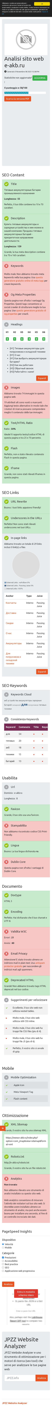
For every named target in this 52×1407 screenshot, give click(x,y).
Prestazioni (10, 1257)
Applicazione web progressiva (20, 1271)
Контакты (11, 603)
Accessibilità (11, 1261)
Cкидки (9, 623)
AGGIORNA (39, 78)
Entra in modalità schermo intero (26, 1293)
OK (42, 4)
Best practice (11, 1264)
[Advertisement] (26, 134)
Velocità (9, 1244)
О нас (9, 633)
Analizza (8, 1284)
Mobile (8, 1247)
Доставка (11, 613)
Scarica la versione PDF (17, 99)
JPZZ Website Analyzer (14, 1403)
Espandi (42, 378)
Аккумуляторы (14, 643)
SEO (7, 1267)
